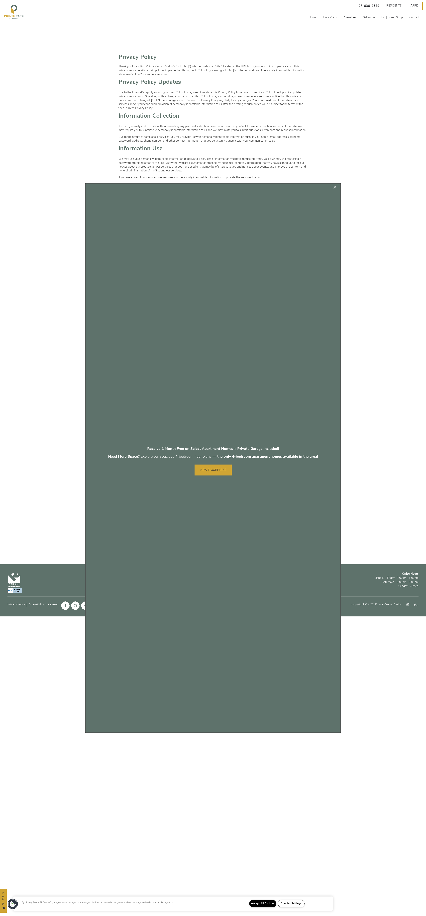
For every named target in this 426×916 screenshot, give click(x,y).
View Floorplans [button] (213, 470)
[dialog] (213, 458)
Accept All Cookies (262, 903)
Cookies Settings (291, 903)
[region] (173, 904)
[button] (12, 904)
